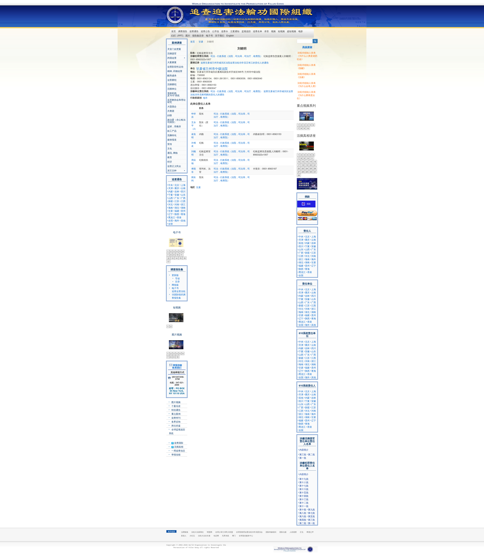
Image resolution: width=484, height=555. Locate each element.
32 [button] (299, 175)
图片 (188, 35)
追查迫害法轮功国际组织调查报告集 (178, 294)
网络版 (175, 284)
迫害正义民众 (174, 166)
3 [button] (173, 251)
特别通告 (175, 409)
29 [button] (307, 172)
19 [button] (307, 165)
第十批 (302, 509)
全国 (170, 220)
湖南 (183, 207)
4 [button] (176, 251)
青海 (183, 214)
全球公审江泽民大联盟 (224, 532)
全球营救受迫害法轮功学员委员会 (249, 532)
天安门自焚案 (174, 49)
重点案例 (175, 413)
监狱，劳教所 (174, 126)
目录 (177, 281)
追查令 (224, 31)
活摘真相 (178, 446)
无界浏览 (225, 535)
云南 (183, 188)
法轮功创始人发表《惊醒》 (306, 66)
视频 (273, 31)
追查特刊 (175, 417)
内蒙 (170, 191)
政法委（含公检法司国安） (176, 121)
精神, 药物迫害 (174, 71)
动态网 (216, 535)
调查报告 (182, 31)
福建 (177, 210)
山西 (170, 197)
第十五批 (303, 492)
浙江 (183, 204)
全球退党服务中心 (246, 535)
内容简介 (303, 449)
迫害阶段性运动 (175, 66)
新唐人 (183, 535)
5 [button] (179, 251)
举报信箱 (175, 454)
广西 (183, 197)
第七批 (311, 512)
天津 (170, 188)
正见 (301, 532)
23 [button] (303, 168)
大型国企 (171, 106)
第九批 (311, 509)
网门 (234, 535)
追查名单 (257, 31)
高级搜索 (307, 47)
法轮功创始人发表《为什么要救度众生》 (306, 95)
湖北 (177, 207)
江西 (183, 201)
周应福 (193, 161)
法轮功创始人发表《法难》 (306, 75)
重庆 (177, 188)
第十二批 (303, 502)
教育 (169, 157)
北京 (177, 185)
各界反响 (175, 421)
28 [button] (303, 172)
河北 (170, 204)
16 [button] (185, 258)
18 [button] (303, 165)
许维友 (193, 144)
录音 (266, 31)
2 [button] (170, 251)
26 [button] (315, 168)
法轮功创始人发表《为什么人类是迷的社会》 (307, 56)
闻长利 (193, 178)
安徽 (177, 194)
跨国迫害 (171, 58)
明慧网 (209, 532)
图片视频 (175, 402)
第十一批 (303, 506)
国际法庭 (282, 532)
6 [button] (183, 251)
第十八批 (303, 482)
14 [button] (176, 258)
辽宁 (170, 214)
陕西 (177, 214)
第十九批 (303, 478)
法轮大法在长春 (204, 535)
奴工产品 (171, 130)
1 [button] (167, 251)
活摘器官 (171, 53)
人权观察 (293, 532)
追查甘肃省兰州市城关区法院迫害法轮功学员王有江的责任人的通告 (235, 62)
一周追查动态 (178, 450)
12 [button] (168, 258)
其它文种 (171, 171)
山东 (183, 194)
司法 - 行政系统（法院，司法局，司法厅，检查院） (236, 56)
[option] (176, 241)
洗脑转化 (171, 135)
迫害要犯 (171, 79)
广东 (177, 197)
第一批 (302, 457)
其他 (183, 220)
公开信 (215, 31)
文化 (169, 148)
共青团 (170, 110)
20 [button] (311, 165)
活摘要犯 (171, 84)
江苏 (177, 201)
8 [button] (170, 254)
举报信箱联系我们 (177, 366)
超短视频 (291, 31)
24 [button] (307, 168)
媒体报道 (171, 139)
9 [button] (173, 254)
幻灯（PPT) (177, 35)
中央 (170, 185)
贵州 (183, 210)
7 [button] (167, 254)
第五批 (311, 516)
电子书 (209, 35)
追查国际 (178, 442)
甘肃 (170, 210)
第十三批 (303, 499)
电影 (300, 31)
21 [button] (315, 165)
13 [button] (172, 258)
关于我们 (219, 35)
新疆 (170, 201)
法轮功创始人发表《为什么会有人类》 (307, 84)
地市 (205, 97)
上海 (183, 185)
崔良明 (193, 135)
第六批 (302, 516)
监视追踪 (246, 31)
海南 (170, 207)
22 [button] (299, 168)
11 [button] (181, 254)
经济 (169, 161)
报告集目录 (198, 35)
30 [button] (311, 172)
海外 (177, 220)
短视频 (281, 31)
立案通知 (234, 31)
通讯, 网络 (172, 152)
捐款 (309, 204)
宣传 (169, 144)
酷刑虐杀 (171, 75)
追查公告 (205, 31)
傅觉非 (193, 170)
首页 (173, 31)
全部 (170, 223)
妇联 (169, 115)
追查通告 (194, 31)
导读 (177, 278)
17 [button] (168, 261)
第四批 (302, 519)
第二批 (311, 454)
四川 (183, 191)
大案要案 (171, 62)
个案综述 (175, 406)
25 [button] (311, 168)
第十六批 (303, 489)
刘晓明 (193, 153)
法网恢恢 (184, 532)
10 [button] (177, 254)
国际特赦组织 (271, 532)
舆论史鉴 (175, 425)
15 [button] (180, 258)
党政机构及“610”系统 (173, 94)
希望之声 (310, 532)
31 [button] (315, 172)
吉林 (177, 191)
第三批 (302, 454)
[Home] (175, 15)
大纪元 (192, 535)
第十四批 (303, 495)
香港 (179, 217)
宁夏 (170, 194)
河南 (177, 204)
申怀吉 (193, 115)
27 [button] (299, 172)
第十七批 (303, 485)
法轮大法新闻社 (197, 532)
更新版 (175, 275)
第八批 (302, 512)
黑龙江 (171, 217)
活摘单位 (171, 88)
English (230, 35)
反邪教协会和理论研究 (176, 101)
